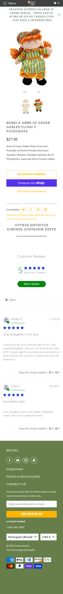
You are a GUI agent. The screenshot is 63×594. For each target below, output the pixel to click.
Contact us (16, 484)
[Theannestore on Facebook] (10, 460)
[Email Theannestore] (34, 460)
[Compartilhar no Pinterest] (38, 209)
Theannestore (22, 545)
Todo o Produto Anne (25, 219)
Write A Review (31, 283)
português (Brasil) (20, 537)
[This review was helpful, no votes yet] (50, 372)
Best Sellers (35, 215)
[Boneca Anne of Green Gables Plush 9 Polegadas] (31, 57)
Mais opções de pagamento (31, 191)
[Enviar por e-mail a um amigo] (45, 209)
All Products (23, 215)
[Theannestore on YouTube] (18, 460)
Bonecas (46, 215)
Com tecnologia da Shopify (20, 550)
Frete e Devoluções (23, 476)
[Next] (38, 92)
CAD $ (46, 537)
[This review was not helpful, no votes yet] (56, 372)
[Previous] (25, 92)
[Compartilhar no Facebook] (30, 209)
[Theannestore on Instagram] (26, 460)
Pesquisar (14, 469)
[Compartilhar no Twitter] (23, 209)
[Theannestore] (31, 3)
